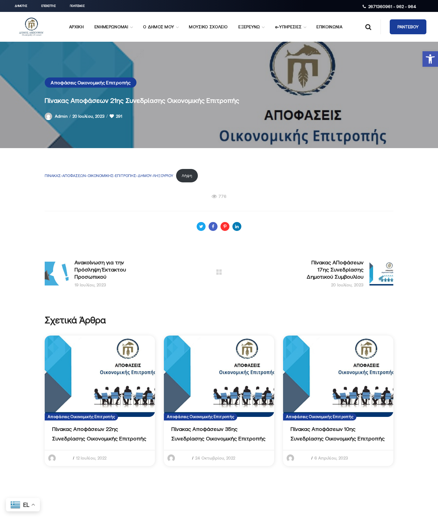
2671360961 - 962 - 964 (392, 6)
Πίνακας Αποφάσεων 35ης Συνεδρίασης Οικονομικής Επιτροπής (218, 434)
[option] (99, 401)
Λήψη (187, 175)
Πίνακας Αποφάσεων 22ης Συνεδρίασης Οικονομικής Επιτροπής (99, 434)
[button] (430, 59)
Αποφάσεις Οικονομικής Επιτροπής (91, 82)
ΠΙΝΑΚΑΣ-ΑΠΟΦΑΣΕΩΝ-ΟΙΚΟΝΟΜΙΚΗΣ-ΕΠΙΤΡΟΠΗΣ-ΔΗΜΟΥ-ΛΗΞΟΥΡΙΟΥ (109, 175)
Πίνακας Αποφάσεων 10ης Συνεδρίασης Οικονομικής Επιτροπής (338, 434)
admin (61, 116)
